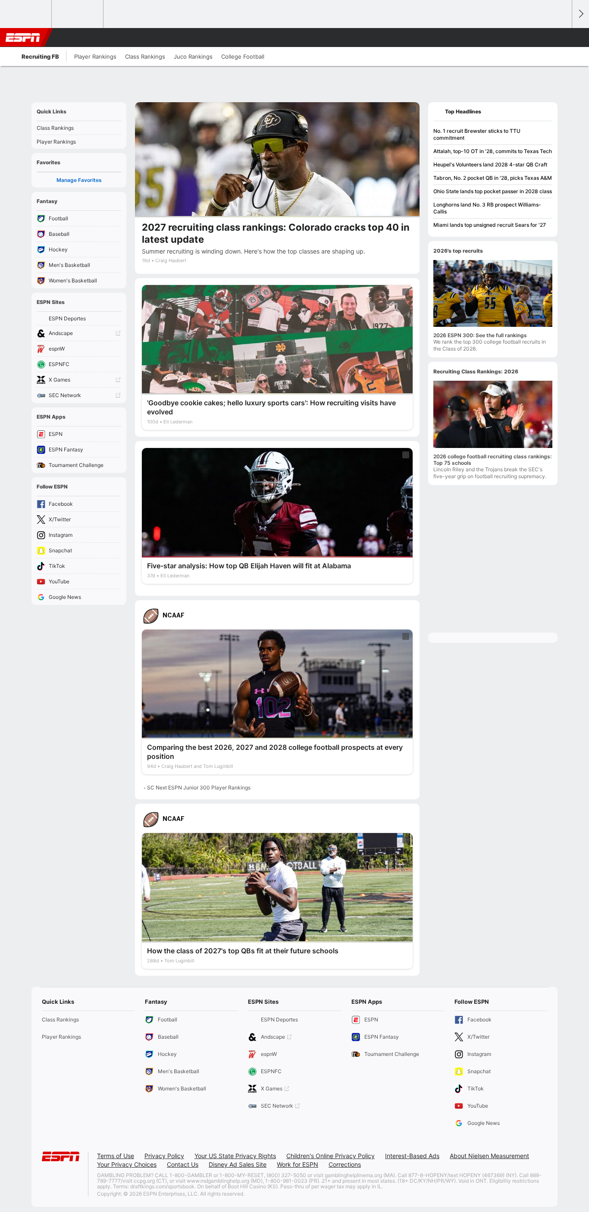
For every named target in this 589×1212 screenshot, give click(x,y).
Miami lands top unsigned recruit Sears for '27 (489, 225)
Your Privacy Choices (127, 1164)
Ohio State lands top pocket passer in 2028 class (492, 191)
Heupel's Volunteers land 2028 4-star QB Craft (490, 164)
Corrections (345, 1164)
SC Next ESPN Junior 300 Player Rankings (199, 787)
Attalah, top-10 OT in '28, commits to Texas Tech (492, 151)
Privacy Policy (164, 1155)
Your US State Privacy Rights (235, 1155)
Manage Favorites (79, 180)
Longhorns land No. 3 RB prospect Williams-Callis (487, 208)
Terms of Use (115, 1155)
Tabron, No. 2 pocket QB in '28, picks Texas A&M (492, 178)
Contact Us (182, 1164)
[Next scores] (580, 14)
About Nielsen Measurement (489, 1155)
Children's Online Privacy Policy (330, 1155)
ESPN (23, 37)
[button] (561, 37)
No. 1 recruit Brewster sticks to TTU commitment (476, 134)
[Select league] (26, 14)
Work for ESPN (297, 1164)
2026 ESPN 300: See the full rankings (480, 335)
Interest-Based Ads (412, 1155)
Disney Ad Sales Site (237, 1164)
